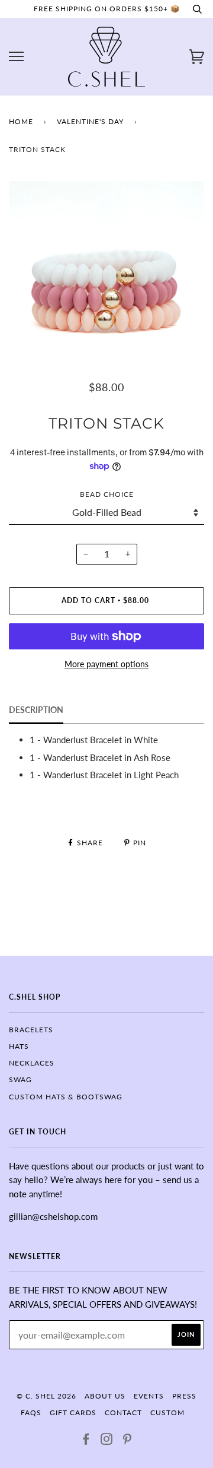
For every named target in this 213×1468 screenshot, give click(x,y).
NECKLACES (31, 1062)
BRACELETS (31, 1029)
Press (184, 1395)
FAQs (31, 1412)
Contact (123, 1412)
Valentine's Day (90, 121)
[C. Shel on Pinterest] (127, 1441)
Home (21, 121)
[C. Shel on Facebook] (86, 1441)
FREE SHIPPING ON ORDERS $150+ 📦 (107, 8)
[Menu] (16, 56)
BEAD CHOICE (107, 494)
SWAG (20, 1079)
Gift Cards (73, 1412)
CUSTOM (167, 1412)
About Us (105, 1395)
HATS (19, 1046)
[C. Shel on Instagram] (107, 1441)
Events (149, 1395)
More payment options (106, 664)
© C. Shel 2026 (46, 1395)
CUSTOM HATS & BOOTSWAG (65, 1096)
